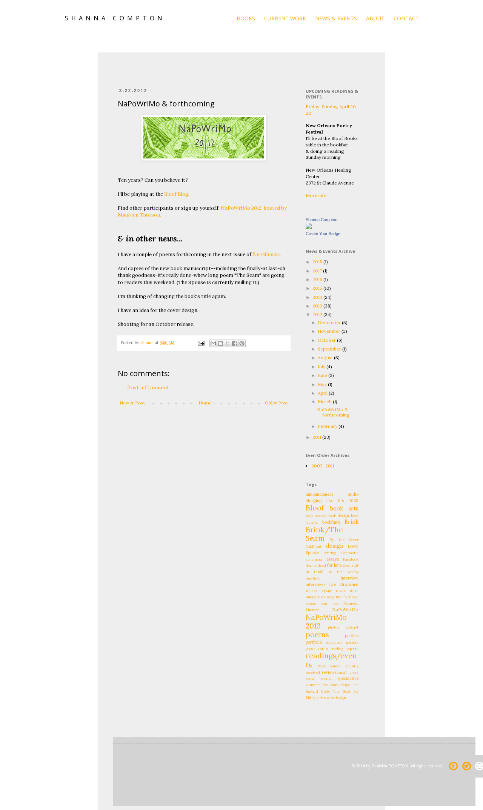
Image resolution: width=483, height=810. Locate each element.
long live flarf (338, 597)
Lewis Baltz (347, 591)
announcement (319, 494)
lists (322, 597)
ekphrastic (349, 552)
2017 (317, 271)
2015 (317, 288)
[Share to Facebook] (234, 343)
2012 (317, 314)
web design (336, 697)
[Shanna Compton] (309, 227)
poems (317, 634)
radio (323, 648)
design (334, 546)
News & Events (336, 18)
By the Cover (344, 539)
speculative (347, 678)
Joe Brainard (343, 584)
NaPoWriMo (345, 609)
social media (319, 678)
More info (316, 195)
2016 (317, 279)
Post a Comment (148, 387)
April (323, 393)
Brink (351, 521)
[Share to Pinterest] (242, 343)
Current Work (285, 18)
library (311, 597)
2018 (317, 261)
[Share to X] (227, 343)
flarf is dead (316, 565)
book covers (316, 515)
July (322, 366)
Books (246, 18)
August (326, 357)
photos (333, 627)
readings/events (331, 660)
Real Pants (328, 666)
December (330, 322)
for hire (334, 565)
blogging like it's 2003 (332, 500)
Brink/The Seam (324, 534)
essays (332, 559)
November (329, 331)
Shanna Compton (321, 219)
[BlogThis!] (220, 343)
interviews (315, 584)
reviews (329, 672)
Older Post (276, 403)
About (375, 18)
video (321, 697)
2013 (317, 306)
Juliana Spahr (319, 591)
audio (353, 494)
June (323, 375)
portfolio (314, 642)
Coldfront (313, 546)
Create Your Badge (323, 233)
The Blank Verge (336, 684)
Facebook (350, 559)
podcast (351, 627)
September (330, 349)
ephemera (314, 559)
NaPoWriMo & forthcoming (333, 412)
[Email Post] (201, 342)
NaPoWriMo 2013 (326, 621)
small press (348, 672)
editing (330, 552)
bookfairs (331, 522)
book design (338, 515)
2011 (317, 437)
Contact (406, 18)
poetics (351, 635)
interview (349, 578)
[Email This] (213, 343)
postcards (334, 642)
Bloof (315, 507)
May (323, 384)
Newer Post (132, 403)
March (325, 401)
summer (313, 684)
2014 (317, 297)
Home (205, 403)
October (327, 340)
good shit (350, 565)
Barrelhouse (266, 254)
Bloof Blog (176, 194)
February (328, 426)
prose (310, 648)
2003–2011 (322, 466)
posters (352, 642)
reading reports (344, 648)
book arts (344, 508)
